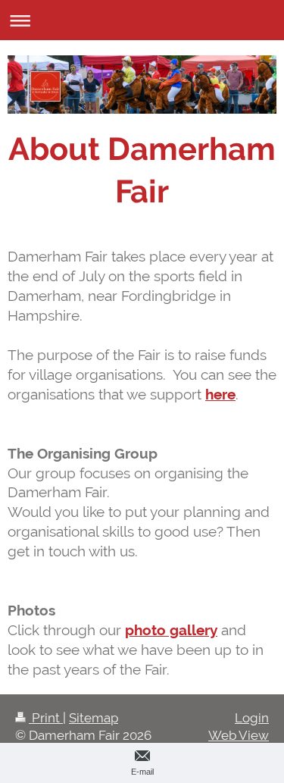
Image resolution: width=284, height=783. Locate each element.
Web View (238, 735)
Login (252, 717)
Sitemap (93, 717)
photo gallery (171, 630)
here (220, 394)
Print (46, 717)
